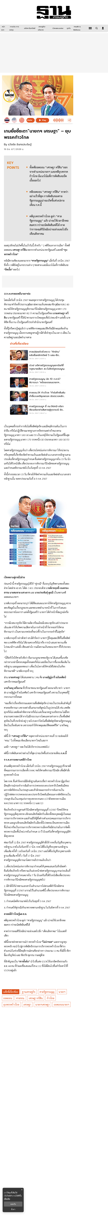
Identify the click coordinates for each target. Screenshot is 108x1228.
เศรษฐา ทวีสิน (36, 998)
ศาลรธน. (20, 998)
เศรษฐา (27, 1004)
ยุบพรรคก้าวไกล (11, 1004)
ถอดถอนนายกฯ (61, 1004)
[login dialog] (103, 28)
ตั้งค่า (13, 1209)
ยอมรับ (13, 1204)
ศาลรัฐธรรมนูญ (47, 991)
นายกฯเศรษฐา (42, 1004)
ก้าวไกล (50, 998)
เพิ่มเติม (7, 1198)
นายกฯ (62, 991)
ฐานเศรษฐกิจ (28, 991)
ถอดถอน (7, 998)
